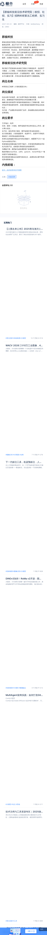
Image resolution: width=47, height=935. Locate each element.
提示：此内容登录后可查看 (12, 170)
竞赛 (41, 4)
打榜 (33, 4)
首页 (24, 4)
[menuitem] (24, 4)
